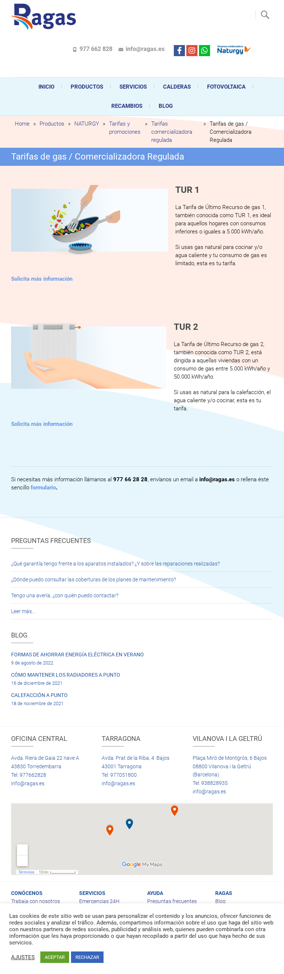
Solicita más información (41, 279)
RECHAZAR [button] (87, 957)
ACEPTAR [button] (55, 957)
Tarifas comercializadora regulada (171, 131)
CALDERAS (177, 86)
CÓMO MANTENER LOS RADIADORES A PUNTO (65, 675)
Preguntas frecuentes (172, 901)
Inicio (46, 86)
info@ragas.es (145, 48)
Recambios (126, 106)
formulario (43, 487)
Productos (87, 86)
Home (22, 123)
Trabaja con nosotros (35, 901)
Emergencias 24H (99, 901)
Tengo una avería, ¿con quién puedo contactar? (64, 595)
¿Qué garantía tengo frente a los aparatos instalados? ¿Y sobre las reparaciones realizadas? (115, 564)
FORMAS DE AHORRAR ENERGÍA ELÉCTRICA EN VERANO (77, 654)
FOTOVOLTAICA (226, 86)
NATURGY (86, 123)
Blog (166, 106)
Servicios (133, 86)
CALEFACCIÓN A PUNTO (39, 695)
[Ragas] (45, 17)
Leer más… (23, 611)
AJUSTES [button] (23, 957)
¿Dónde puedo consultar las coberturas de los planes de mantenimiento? (93, 579)
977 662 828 (96, 48)
